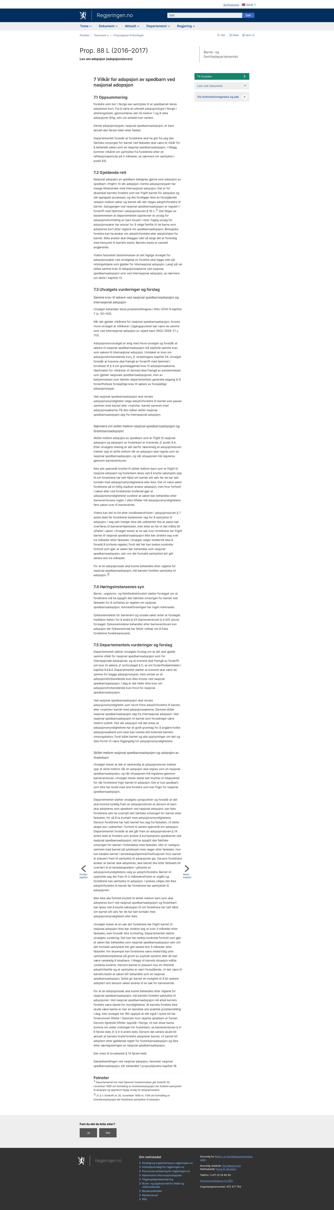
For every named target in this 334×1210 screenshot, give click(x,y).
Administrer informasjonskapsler (162, 1175)
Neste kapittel (187, 876)
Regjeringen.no (115, 15)
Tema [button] (84, 26)
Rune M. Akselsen (226, 1169)
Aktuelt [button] (131, 26)
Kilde (235, 35)
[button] (101, 35)
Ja (88, 1132)
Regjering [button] (184, 26)
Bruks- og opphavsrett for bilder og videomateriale (163, 1185)
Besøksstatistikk (152, 1190)
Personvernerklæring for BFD (216, 1180)
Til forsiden (204, 76)
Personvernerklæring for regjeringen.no (166, 1171)
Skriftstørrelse (231, 4)
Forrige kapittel (84, 876)
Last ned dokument (209, 86)
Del (222, 35)
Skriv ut (250, 35)
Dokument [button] (107, 26)
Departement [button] (156, 26)
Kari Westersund (231, 1165)
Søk (248, 15)
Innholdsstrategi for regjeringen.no (163, 1166)
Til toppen (137, 1110)
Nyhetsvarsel (150, 1195)
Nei (108, 1132)
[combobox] (204, 15)
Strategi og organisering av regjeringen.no (167, 1162)
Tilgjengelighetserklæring (157, 1179)
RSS (144, 1199)
